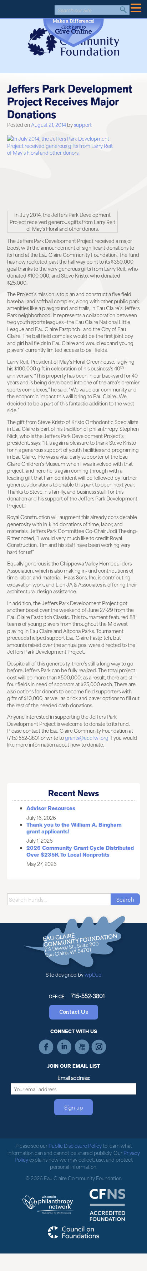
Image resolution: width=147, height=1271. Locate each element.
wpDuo (93, 974)
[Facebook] (47, 1047)
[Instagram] (99, 1047)
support (83, 124)
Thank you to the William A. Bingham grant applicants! (74, 828)
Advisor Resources (50, 808)
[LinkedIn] (64, 1047)
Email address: (73, 1077)
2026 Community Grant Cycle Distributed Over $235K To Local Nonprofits (80, 851)
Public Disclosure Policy (75, 1145)
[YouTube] (82, 1047)
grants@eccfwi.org (86, 737)
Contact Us (73, 1012)
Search (123, 9)
